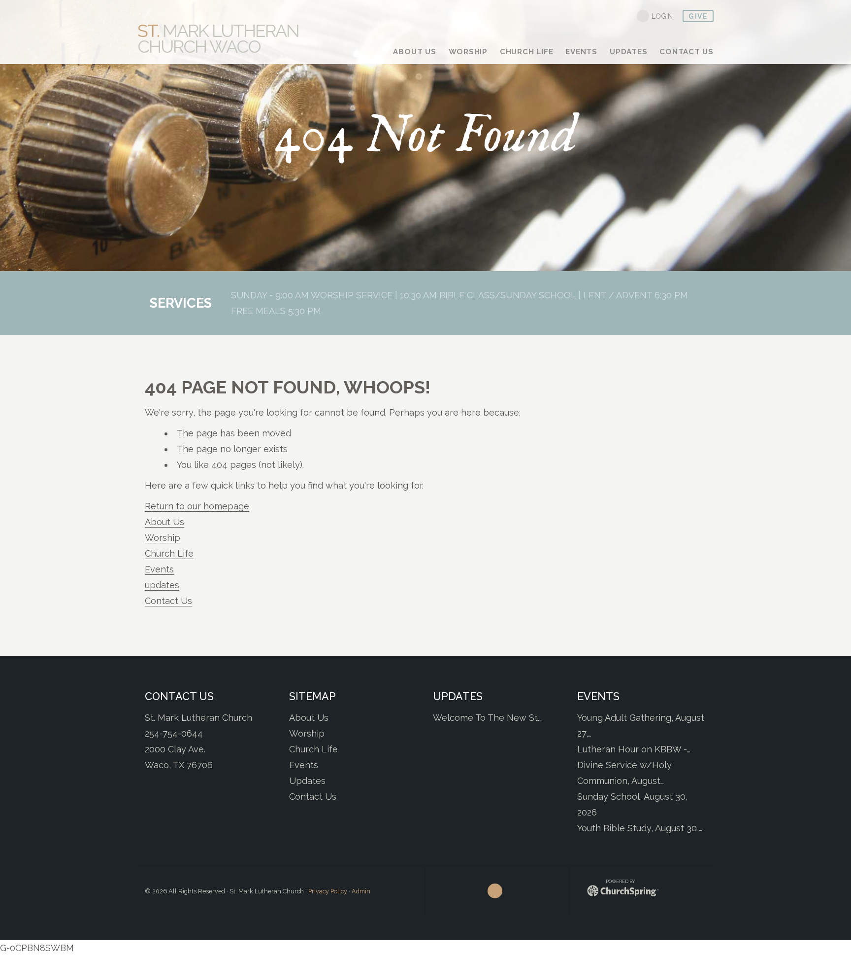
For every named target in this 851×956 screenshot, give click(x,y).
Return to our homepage (197, 506)
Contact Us (168, 601)
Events (159, 569)
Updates (307, 781)
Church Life (169, 553)
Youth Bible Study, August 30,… (639, 828)
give (698, 16)
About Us (164, 522)
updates (162, 585)
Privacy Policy (327, 891)
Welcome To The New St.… (488, 717)
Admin (361, 891)
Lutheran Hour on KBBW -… (633, 749)
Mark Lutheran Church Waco (218, 38)
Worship (162, 537)
